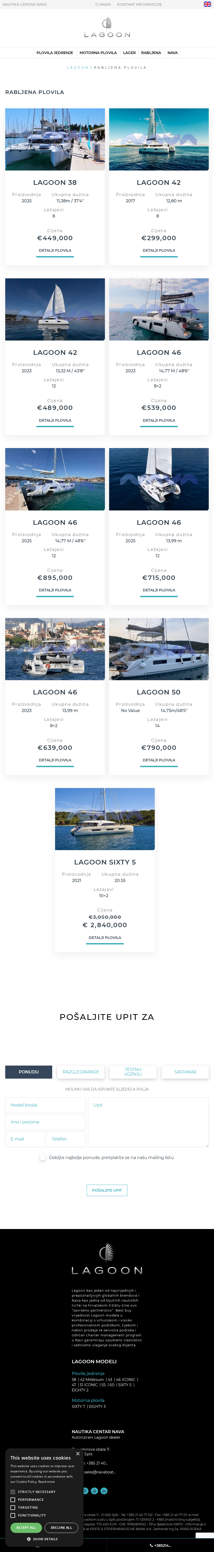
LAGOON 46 (159, 352)
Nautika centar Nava (25, 4)
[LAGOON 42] (159, 139)
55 (104, 1385)
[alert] (44, 1497)
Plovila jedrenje (55, 52)
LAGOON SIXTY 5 (105, 862)
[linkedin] (104, 1491)
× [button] (78, 1454)
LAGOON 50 (159, 692)
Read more (46, 1481)
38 (74, 1379)
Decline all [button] (61, 1527)
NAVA (173, 52)
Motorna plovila (98, 52)
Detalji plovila (55, 250)
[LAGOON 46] (159, 309)
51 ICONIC (89, 1385)
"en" (207, 4)
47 (74, 1385)
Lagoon (78, 67)
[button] (44, 1539)
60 (112, 1385)
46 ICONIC (125, 1379)
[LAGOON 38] (55, 139)
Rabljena (151, 52)
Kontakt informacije (139, 4)
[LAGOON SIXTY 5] (105, 819)
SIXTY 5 (125, 1385)
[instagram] (85, 1491)
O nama (103, 4)
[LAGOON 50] (159, 649)
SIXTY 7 (78, 1406)
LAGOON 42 (159, 182)
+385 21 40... (97, 1463)
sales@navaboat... (100, 1472)
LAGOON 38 (55, 182)
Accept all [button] (26, 1527)
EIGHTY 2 (80, 1390)
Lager (129, 52)
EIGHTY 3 (97, 1406)
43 (110, 1379)
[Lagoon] (107, 28)
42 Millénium (92, 1379)
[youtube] (94, 1491)
